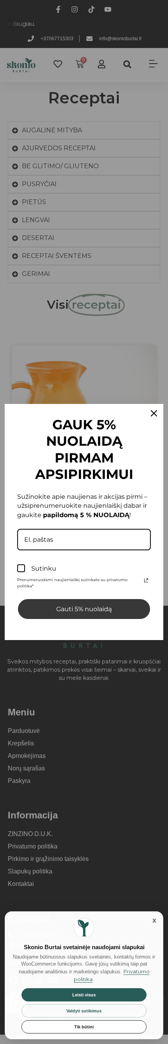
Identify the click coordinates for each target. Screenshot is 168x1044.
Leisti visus (84, 994)
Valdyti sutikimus (84, 1010)
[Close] (154, 413)
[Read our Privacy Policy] (146, 580)
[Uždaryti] (154, 920)
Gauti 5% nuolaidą (84, 609)
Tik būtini (84, 1026)
